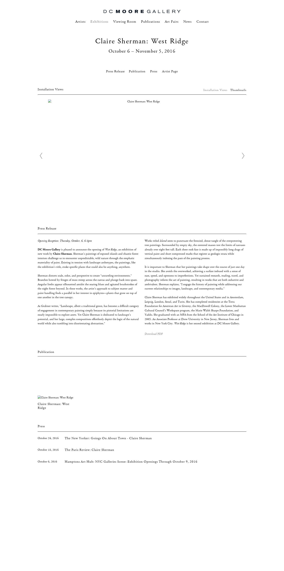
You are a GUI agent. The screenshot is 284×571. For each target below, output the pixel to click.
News (187, 21)
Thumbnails (238, 90)
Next (243, 156)
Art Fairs (172, 21)
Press (154, 71)
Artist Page (170, 71)
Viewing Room (124, 21)
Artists (80, 21)
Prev (41, 156)
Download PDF (154, 334)
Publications (150, 21)
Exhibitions (99, 21)
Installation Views (215, 90)
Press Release (115, 71)
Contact (202, 21)
